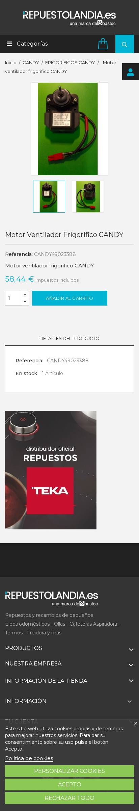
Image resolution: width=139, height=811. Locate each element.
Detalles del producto (69, 338)
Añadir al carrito (69, 298)
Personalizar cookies (69, 771)
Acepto (69, 784)
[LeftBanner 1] (51, 470)
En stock (26, 373)
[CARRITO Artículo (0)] (104, 43)
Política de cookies (29, 758)
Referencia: (19, 254)
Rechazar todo (69, 798)
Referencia (29, 361)
